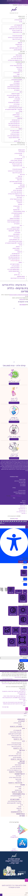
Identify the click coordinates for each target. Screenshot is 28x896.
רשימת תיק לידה (16, 132)
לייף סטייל (19, 69)
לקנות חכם (19, 64)
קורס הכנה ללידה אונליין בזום (18, 144)
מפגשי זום (22, 816)
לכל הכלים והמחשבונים (16, 812)
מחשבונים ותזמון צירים (17, 79)
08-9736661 (23, 304)
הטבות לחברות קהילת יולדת (15, 107)
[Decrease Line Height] (25, 584)
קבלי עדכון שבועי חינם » (14, 3)
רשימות (20, 129)
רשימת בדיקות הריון (15, 130)
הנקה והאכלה (18, 44)
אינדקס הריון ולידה (15, 127)
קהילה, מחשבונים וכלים (19, 78)
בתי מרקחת (12, 294)
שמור (7, 707)
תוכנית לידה (17, 104)
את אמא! (20, 42)
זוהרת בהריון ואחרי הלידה (16, 65)
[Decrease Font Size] (25, 567)
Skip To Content (24, 655)
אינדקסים (20, 118)
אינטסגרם (17, 116)
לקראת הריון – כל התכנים (16, 726)
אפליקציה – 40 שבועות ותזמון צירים (13, 109)
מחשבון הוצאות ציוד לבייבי (13, 88)
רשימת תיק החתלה (15, 134)
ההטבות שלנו (16, 100)
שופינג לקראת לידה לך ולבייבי (15, 37)
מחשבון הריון (17, 83)
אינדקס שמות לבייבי (15, 121)
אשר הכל (4, 678)
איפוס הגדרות (24, 660)
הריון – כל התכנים (18, 739)
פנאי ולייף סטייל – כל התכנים (15, 782)
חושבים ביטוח (19, 55)
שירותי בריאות (17, 294)
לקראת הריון (22, 18)
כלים (21, 92)
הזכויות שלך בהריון (17, 56)
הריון (24, 23)
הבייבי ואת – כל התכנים (16, 759)
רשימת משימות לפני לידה (13, 136)
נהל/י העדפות (9, 678)
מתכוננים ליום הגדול (17, 35)
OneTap (20, 558)
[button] (26, 527)
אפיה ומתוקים (16, 76)
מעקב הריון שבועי (15, 93)
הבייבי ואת (22, 41)
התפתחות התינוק (18, 49)
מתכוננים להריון (18, 20)
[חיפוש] (1, 895)
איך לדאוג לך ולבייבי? (17, 30)
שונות (18, 74)
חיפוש (26, 712)
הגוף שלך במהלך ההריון (16, 27)
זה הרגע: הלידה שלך (17, 39)
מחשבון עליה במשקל (15, 85)
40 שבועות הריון (18, 25)
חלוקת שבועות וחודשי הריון (13, 95)
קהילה (20, 111)
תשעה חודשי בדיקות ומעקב (15, 28)
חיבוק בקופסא (21, 16)
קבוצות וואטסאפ (21, 143)
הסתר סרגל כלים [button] (23, 561)
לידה (24, 34)
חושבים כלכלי (21, 53)
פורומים (18, 113)
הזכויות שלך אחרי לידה (16, 58)
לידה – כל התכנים (17, 748)
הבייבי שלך (19, 46)
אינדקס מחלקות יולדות (14, 125)
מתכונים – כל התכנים (17, 792)
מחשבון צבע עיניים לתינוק (13, 86)
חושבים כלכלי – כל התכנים (15, 772)
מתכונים (20, 71)
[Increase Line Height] (25, 579)
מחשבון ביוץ (17, 81)
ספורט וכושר (19, 67)
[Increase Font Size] (25, 562)
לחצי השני (22, 51)
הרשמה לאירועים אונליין (14, 102)
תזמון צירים (17, 90)
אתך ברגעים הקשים (17, 32)
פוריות (20, 21)
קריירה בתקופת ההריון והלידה (15, 60)
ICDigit (16, 518)
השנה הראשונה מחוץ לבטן (16, 48)
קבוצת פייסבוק (16, 114)
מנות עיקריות (16, 72)
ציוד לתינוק (17, 141)
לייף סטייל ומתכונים (20, 62)
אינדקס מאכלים (16, 120)
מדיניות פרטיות (18, 677)
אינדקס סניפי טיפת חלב (14, 123)
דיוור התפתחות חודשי (14, 106)
